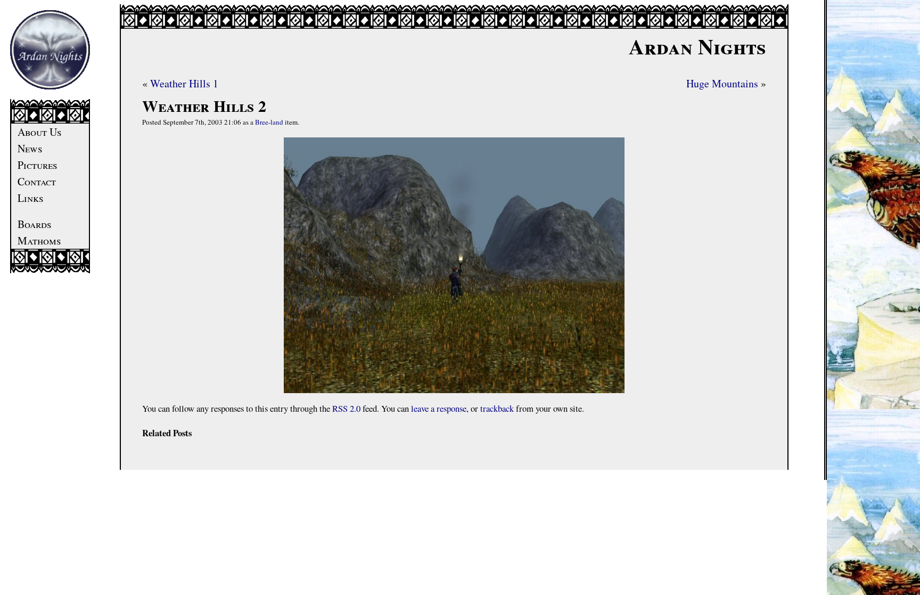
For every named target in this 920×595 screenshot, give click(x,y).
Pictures (38, 165)
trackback (497, 408)
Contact (37, 181)
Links (31, 198)
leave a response (438, 408)
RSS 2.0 (346, 408)
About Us (40, 132)
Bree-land (269, 122)
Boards (35, 224)
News (30, 148)
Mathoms (39, 240)
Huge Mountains (722, 83)
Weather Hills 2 (204, 105)
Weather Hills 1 (184, 83)
